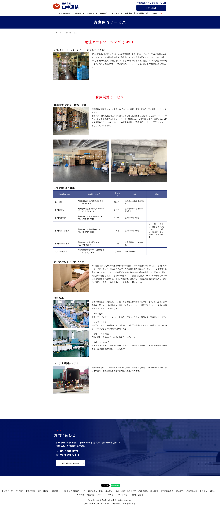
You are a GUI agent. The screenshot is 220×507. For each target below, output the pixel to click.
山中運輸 (77, 13)
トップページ (64, 13)
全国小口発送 (43, 491)
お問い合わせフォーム (70, 463)
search (161, 13)
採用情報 (140, 13)
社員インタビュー (209, 491)
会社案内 (19, 491)
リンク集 (153, 13)
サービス (90, 13)
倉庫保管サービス (58, 491)
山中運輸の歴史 (167, 491)
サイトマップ (123, 495)
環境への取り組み (123, 491)
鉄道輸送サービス (95, 491)
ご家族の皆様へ (192, 491)
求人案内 (180, 491)
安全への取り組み (140, 491)
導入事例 (128, 13)
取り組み (115, 13)
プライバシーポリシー (106, 495)
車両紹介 (103, 13)
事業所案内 (30, 491)
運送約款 (90, 495)
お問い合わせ (151, 8)
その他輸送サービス (77, 491)
